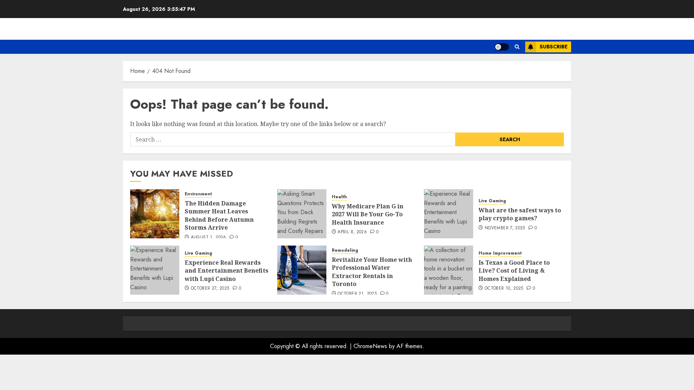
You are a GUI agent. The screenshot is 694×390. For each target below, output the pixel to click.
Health (339, 197)
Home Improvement (500, 253)
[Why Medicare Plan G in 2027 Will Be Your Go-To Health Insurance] (301, 213)
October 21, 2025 (357, 294)
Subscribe (553, 46)
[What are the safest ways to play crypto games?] (448, 213)
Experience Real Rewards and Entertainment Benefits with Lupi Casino (226, 271)
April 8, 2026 (352, 232)
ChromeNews (370, 346)
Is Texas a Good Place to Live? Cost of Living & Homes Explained (514, 271)
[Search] (517, 47)
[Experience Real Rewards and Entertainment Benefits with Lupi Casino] (154, 270)
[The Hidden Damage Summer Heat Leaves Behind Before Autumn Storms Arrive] (154, 213)
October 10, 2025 (504, 288)
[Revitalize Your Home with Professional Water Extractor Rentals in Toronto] (301, 270)
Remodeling (345, 250)
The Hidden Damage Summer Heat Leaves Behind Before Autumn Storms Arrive (219, 215)
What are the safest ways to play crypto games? (520, 214)
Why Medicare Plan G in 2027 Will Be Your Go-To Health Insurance (367, 214)
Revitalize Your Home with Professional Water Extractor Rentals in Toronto (372, 272)
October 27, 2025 (210, 288)
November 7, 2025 (505, 228)
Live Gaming (492, 201)
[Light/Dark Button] (501, 47)
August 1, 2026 (208, 237)
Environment (198, 194)
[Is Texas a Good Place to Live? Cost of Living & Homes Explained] (448, 270)
